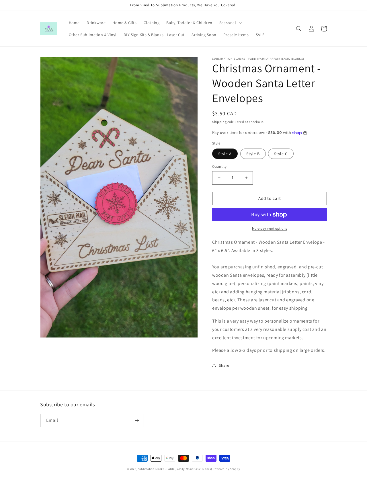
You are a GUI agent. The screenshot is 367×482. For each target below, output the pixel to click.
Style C (281, 153)
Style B (253, 153)
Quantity (219, 166)
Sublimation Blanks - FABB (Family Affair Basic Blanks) (175, 469)
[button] (230, 23)
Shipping (219, 122)
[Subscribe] (136, 420)
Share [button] (224, 365)
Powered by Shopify (226, 469)
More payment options (269, 228)
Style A (225, 153)
